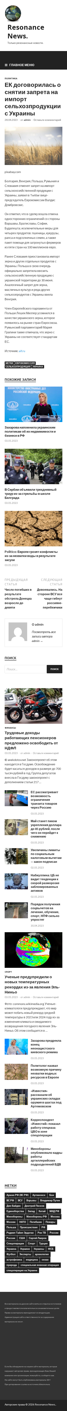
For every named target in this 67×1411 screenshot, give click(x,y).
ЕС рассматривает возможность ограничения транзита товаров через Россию (44, 799)
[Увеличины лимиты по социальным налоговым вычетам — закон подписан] (16, 863)
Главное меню (21, 65)
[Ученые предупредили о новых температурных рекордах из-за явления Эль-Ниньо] (33, 968)
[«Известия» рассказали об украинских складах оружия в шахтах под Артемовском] (16, 1104)
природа (12, 1264)
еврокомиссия (25, 363)
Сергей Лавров (38, 1238)
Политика (11, 78)
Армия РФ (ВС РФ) (17, 1194)
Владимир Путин (50, 1200)
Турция (43, 1243)
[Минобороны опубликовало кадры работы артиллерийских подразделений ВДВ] (16, 1162)
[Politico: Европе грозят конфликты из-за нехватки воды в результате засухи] (33, 547)
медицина (32, 1259)
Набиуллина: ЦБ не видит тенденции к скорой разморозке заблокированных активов (45, 882)
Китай (42, 1211)
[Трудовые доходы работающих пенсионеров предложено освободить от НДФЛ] (33, 724)
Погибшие (36, 1221)
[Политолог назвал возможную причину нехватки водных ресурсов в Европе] (16, 1078)
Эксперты (25, 1254)
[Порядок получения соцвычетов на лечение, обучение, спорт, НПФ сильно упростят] (16, 917)
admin (27, 119)
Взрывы (31, 1200)
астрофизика (14, 1259)
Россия (11, 1238)
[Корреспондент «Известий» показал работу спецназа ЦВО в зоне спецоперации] (16, 1132)
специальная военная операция (40, 1264)
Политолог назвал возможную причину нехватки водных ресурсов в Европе (46, 1071)
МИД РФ (54, 1211)
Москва (55, 1216)
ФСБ (50, 1248)
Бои (51, 1194)
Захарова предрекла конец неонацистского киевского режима (46, 1046)
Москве (11, 1221)
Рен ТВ (42, 1232)
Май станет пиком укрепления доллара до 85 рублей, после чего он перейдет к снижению (46, 828)
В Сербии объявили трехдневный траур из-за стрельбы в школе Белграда (30, 494)
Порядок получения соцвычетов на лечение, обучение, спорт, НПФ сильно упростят (45, 911)
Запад (31, 1211)
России (54, 1232)
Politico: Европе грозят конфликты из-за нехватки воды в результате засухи (31, 556)
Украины (39, 1248)
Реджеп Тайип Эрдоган (20, 1232)
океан (45, 1259)
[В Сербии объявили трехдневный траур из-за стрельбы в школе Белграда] (33, 485)
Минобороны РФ (36, 1216)
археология (42, 1254)
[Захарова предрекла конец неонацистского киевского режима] (16, 1053)
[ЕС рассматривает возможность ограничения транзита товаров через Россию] (16, 805)
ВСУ (20, 1200)
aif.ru (22, 351)
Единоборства (15, 1211)
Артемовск (38, 1194)
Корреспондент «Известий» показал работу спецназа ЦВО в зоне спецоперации (45, 1127)
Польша (11, 1227)
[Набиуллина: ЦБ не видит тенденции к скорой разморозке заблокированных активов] (16, 888)
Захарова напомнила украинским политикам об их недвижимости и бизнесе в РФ (30, 431)
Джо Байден (14, 1205)
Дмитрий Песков (34, 1205)
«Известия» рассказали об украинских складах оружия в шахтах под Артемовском (46, 1098)
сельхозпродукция (18, 366)
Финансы (10, 728)
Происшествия (29, 1227)
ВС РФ (10, 1200)
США (22, 1238)
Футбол (11, 1254)
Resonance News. (25, 31)
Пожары (50, 1221)
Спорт (8, 972)
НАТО (22, 1221)
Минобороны (15, 1216)
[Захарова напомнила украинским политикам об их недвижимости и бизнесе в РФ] (33, 423)
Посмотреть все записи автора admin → (44, 636)
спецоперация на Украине (22, 1270)
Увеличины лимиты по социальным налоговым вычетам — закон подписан (46, 855)
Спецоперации (15, 1243)
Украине (25, 1248)
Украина (38, 366)
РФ (43, 1227)
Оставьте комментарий (47, 119)
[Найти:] (33, 669)
